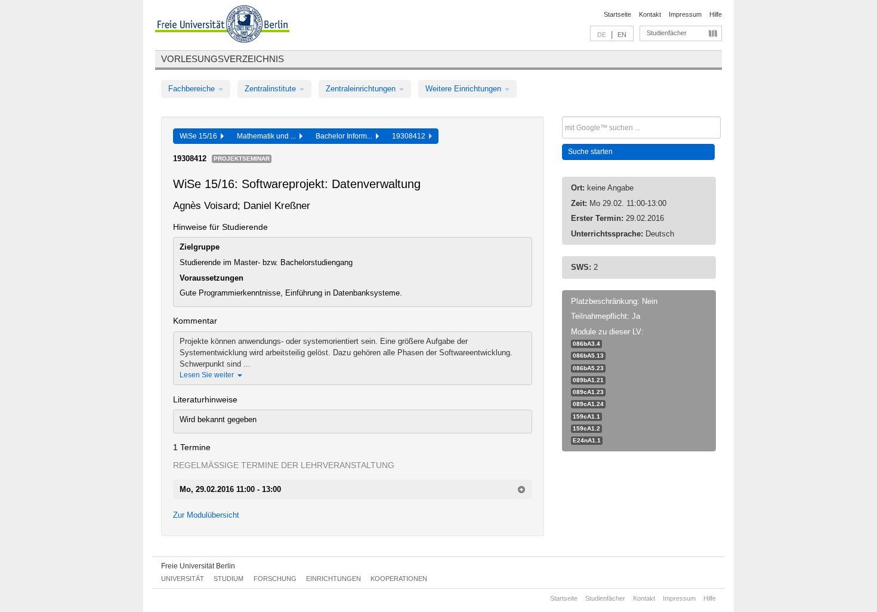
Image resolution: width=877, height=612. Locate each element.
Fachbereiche (192, 88)
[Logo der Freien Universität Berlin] (222, 25)
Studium (228, 578)
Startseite (617, 14)
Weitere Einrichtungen (464, 88)
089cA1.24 (588, 404)
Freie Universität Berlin (198, 566)
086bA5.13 (588, 355)
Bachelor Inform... (346, 136)
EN (621, 34)
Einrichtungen (333, 578)
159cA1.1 (586, 416)
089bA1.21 (588, 380)
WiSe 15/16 (200, 136)
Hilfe (715, 14)
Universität (182, 578)
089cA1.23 (588, 392)
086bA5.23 (588, 368)
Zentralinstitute (271, 88)
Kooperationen (398, 578)
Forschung (275, 578)
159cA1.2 (586, 428)
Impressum (685, 14)
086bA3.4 (586, 343)
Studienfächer (667, 32)
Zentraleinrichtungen (362, 88)
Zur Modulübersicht (206, 514)
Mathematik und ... (268, 136)
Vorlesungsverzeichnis (222, 59)
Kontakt (650, 14)
